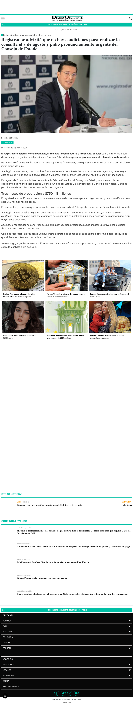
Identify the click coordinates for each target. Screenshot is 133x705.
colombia (7, 142)
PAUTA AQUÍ (8, 615)
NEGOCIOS (8, 659)
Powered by (66, 703)
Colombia (8, 637)
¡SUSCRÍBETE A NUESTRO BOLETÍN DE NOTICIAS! (67, 24)
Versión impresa (11, 686)
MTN (5, 653)
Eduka (6, 681)
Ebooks (7, 642)
